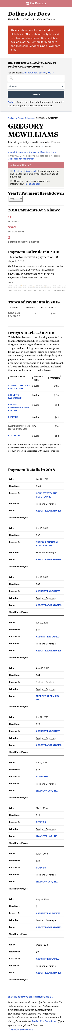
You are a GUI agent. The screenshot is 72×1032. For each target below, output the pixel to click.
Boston (42, 72)
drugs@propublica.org (20, 1029)
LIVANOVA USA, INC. (47, 790)
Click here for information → (22, 158)
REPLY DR (13, 416)
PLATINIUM (14, 435)
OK (42, 146)
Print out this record (25, 170)
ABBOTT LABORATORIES (49, 510)
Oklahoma (29, 118)
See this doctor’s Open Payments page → (30, 996)
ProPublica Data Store (44, 1021)
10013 (50, 72)
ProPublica (36, 3)
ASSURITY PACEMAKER (14, 396)
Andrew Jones (29, 72)
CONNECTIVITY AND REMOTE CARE (19, 387)
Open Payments (50, 46)
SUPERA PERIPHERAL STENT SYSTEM (18, 407)
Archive (12, 102)
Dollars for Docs (29, 13)
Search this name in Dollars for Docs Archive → (32, 151)
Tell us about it (32, 183)
